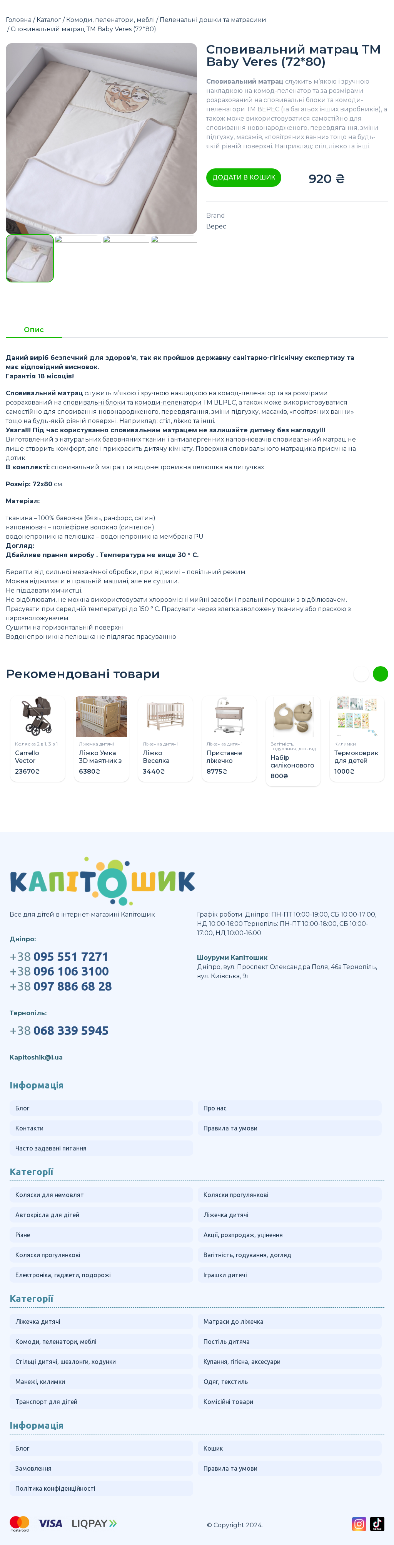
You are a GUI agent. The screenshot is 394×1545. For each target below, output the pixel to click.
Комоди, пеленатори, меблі (110, 20)
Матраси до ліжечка (234, 1321)
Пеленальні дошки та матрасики (213, 20)
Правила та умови (230, 1128)
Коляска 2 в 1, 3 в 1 (36, 744)
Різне (22, 1234)
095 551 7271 (59, 956)
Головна (19, 20)
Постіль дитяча (227, 1341)
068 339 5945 (59, 1030)
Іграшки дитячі (225, 1274)
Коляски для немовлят (49, 1194)
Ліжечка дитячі (96, 744)
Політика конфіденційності (55, 1488)
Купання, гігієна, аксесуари (242, 1361)
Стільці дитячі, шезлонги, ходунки (65, 1361)
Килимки (345, 744)
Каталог (49, 20)
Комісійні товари (228, 1401)
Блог (22, 1108)
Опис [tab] (34, 330)
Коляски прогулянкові (236, 1194)
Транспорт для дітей (46, 1401)
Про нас (215, 1108)
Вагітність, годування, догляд (293, 746)
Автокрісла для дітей (47, 1214)
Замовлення (33, 1468)
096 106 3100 (59, 971)
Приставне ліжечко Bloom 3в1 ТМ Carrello (228, 764)
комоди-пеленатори (168, 402)
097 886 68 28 (61, 986)
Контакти (29, 1128)
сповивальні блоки (295, 100)
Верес (216, 226)
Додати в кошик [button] (243, 177)
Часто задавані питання (51, 1148)
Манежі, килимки (40, 1381)
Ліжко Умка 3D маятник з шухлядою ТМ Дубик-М (100, 764)
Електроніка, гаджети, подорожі (63, 1274)
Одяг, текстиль (226, 1381)
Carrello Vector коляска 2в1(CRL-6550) (37, 764)
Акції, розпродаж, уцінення (243, 1234)
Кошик (213, 1448)
